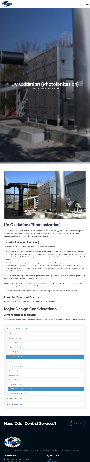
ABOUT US (50, 459)
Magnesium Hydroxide (16, 338)
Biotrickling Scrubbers (15, 366)
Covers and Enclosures (15, 398)
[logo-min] (6, 4)
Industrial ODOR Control (15, 404)
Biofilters (12, 362)
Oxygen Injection (14, 352)
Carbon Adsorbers (14, 371)
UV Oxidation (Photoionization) (21, 389)
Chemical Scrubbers (15, 384)
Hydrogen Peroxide (15, 347)
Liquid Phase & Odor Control (17, 329)
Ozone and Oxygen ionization (18, 393)
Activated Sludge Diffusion (17, 380)
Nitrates (11, 334)
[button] (87, 4)
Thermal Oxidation (14, 375)
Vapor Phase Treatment (17, 357)
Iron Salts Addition (14, 343)
